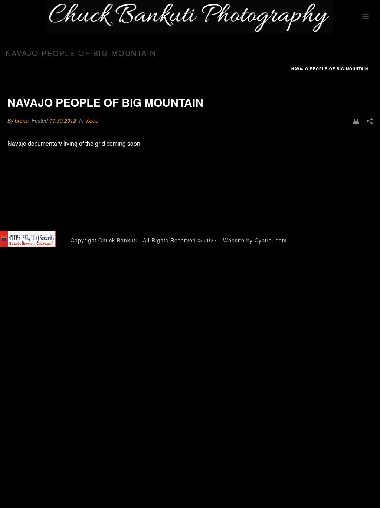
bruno (22, 120)
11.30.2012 (62, 120)
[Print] (356, 120)
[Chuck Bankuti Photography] (190, 16)
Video (91, 120)
